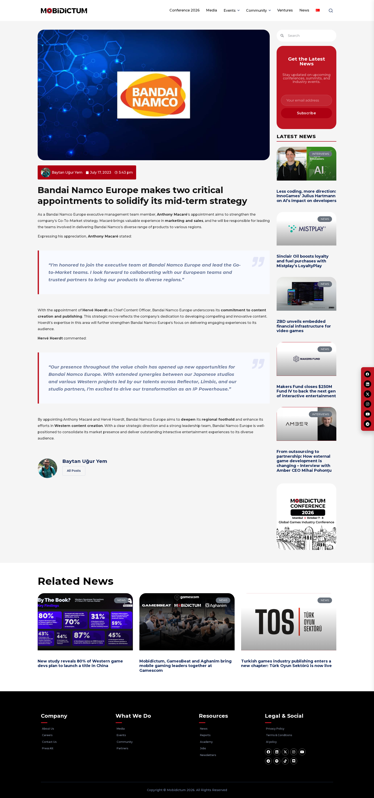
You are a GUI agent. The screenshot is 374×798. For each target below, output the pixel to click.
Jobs (203, 748)
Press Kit (47, 748)
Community (256, 10)
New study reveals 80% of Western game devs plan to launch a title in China (80, 663)
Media (211, 10)
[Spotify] (276, 761)
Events (230, 10)
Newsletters (208, 755)
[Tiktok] (285, 761)
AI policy (271, 741)
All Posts (74, 471)
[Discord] (293, 761)
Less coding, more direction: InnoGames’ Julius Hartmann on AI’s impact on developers (306, 196)
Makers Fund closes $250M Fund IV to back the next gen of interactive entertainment (306, 391)
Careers (47, 735)
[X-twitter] (285, 751)
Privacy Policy (275, 728)
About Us (48, 728)
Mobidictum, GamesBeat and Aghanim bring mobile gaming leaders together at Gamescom (185, 666)
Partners (122, 748)
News (304, 10)
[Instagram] (293, 751)
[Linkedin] (276, 751)
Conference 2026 (184, 10)
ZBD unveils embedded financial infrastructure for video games (304, 326)
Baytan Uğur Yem (84, 461)
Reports (205, 735)
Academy (206, 741)
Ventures (285, 10)
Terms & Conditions (279, 735)
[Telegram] (268, 761)
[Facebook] (268, 751)
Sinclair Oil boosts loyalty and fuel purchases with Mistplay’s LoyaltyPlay (303, 261)
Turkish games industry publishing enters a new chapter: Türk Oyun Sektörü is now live (286, 663)
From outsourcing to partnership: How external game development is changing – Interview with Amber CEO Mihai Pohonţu (304, 461)
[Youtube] (302, 751)
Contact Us (49, 741)
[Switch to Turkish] (318, 10)
